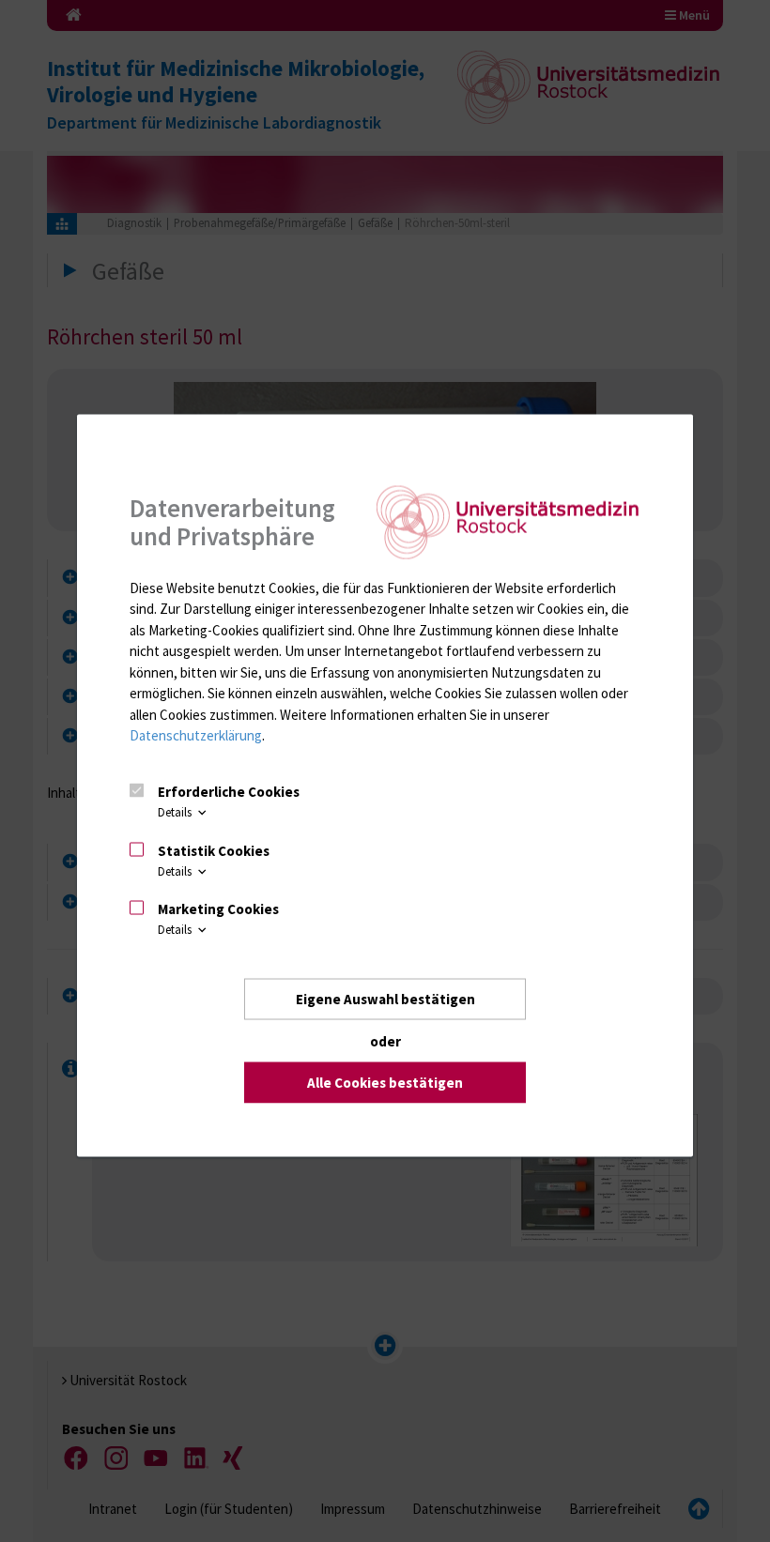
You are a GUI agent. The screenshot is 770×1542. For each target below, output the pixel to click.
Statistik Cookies (214, 850)
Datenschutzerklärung (196, 735)
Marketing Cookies (218, 909)
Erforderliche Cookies (229, 792)
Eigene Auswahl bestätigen (385, 999)
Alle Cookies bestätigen (385, 1083)
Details (176, 812)
